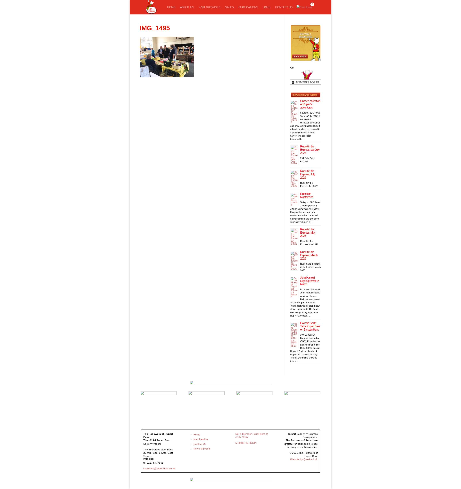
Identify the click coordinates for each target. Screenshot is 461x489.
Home (171, 7)
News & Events (202, 448)
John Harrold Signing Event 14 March (309, 281)
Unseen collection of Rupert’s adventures (310, 104)
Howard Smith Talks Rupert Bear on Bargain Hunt (310, 326)
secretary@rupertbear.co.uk (159, 468)
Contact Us (284, 7)
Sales (229, 7)
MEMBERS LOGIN (246, 442)
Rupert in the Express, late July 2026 (309, 149)
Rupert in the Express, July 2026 (307, 174)
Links (266, 7)
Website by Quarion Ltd (303, 459)
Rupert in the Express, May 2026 (307, 232)
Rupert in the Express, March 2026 (308, 255)
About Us (187, 7)
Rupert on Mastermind (306, 195)
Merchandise (200, 439)
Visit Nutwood (209, 7)
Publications (248, 7)
